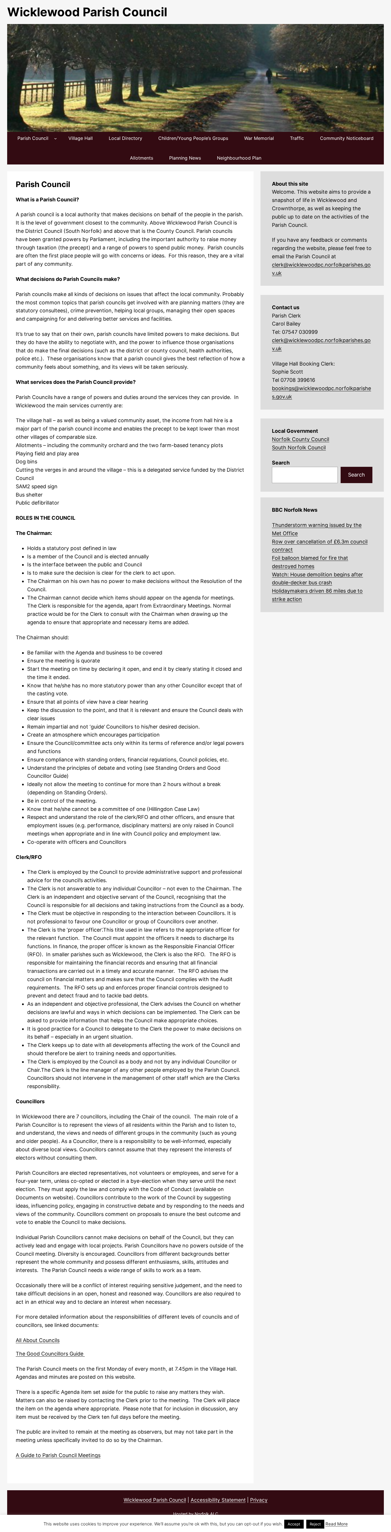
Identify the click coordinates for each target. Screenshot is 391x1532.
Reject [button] (315, 1524)
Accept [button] (294, 1524)
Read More (336, 1524)
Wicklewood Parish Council (87, 12)
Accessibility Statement (218, 1500)
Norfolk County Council (300, 439)
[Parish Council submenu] (55, 138)
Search (281, 463)
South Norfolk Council (299, 447)
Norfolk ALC (206, 1513)
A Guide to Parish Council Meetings (58, 1455)
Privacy (259, 1500)
